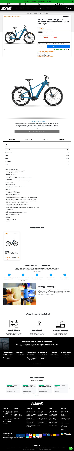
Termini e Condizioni (41, 419)
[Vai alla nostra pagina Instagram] (32, 445)
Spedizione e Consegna (42, 417)
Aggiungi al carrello (59, 46)
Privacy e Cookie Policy (53, 412)
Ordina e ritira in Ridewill (42, 418)
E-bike (31, 13)
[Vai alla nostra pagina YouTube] (36, 445)
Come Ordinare (40, 411)
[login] (72, 8)
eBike (17, 8)
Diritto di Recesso (41, 422)
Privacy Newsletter (52, 419)
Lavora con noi (17, 418)
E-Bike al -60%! (55, 8)
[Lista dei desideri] (68, 8)
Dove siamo (16, 412)
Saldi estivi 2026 (64, 426)
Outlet (62, 422)
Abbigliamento (42, 8)
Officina (48, 8)
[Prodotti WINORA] (66, 16)
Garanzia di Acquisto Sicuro (43, 421)
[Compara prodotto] (69, 49)
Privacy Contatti (52, 418)
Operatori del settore (30, 421)
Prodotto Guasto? (29, 422)
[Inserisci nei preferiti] (66, 49)
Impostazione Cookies (53, 425)
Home (28, 13)
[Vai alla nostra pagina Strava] (38, 445)
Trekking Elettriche (39, 13)
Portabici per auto (64, 430)
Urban (34, 13)
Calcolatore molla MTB (30, 423)
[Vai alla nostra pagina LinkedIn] (41, 445)
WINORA (46, 13)
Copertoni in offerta (64, 411)
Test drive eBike (29, 418)
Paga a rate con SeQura (30, 419)
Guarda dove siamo (37, 363)
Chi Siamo (16, 411)
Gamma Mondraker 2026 (65, 418)
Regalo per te (28, 426)
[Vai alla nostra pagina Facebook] (34, 445)
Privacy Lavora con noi (53, 421)
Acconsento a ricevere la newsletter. (13, 438)
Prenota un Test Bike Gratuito (38, 131)
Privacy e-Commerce (53, 414)
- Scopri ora (48, 1)
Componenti (28, 8)
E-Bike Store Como (17, 414)
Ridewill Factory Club (18, 415)
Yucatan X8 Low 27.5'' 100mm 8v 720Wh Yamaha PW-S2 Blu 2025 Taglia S (11, 254)
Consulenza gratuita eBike (31, 425)
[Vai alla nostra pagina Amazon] (39, 445)
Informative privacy (53, 411)
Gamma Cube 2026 (64, 417)
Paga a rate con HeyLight (31, 414)
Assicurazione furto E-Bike (31, 411)
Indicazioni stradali (8, 414)
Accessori (34, 8)
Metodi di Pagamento (42, 412)
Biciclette (22, 8)
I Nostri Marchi (17, 417)
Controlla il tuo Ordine (30, 412)
